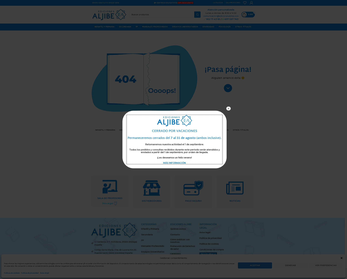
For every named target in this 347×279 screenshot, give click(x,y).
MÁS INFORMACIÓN (174, 163)
